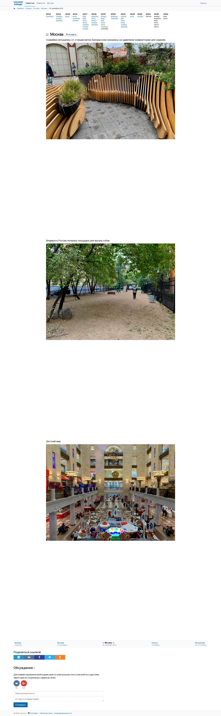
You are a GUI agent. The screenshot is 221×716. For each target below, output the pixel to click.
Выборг (18, 643)
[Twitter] (50, 657)
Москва (60, 643)
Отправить (20, 705)
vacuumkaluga (18, 3)
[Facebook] (39, 657)
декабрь (59, 20)
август (85, 23)
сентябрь (49, 16)
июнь (75, 16)
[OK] (60, 657)
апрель (123, 16)
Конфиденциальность (63, 713)
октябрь (59, 16)
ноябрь (59, 18)
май (102, 20)
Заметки (30, 3)
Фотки (50, 3)
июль (67, 16)
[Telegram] (19, 657)
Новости (40, 3)
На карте (72, 34)
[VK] (29, 657)
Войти (203, 3)
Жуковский (200, 643)
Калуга (155, 643)
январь (103, 16)
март (84, 16)
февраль (94, 16)
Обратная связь (46, 713)
